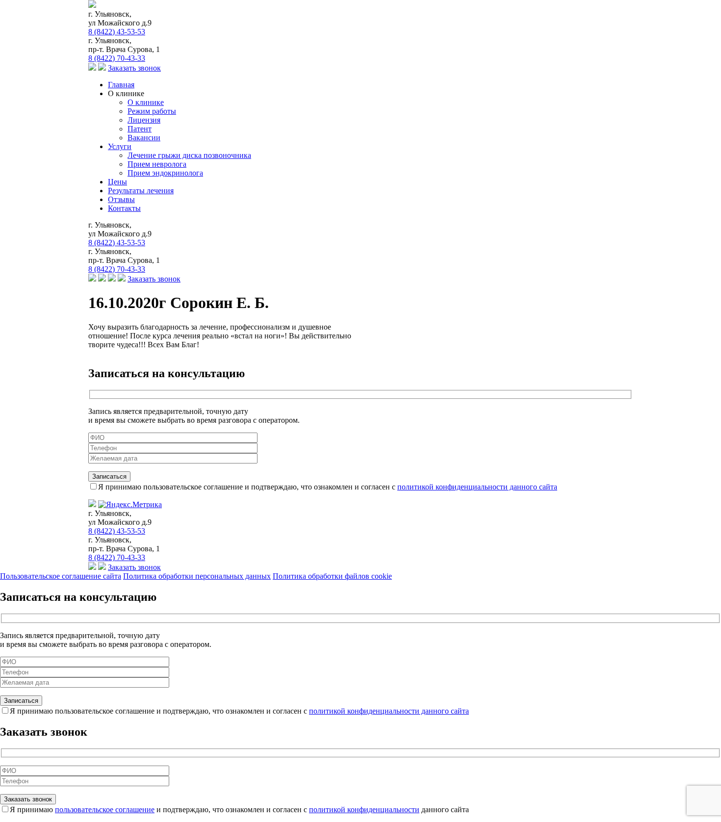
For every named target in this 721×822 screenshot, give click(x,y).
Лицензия (144, 120)
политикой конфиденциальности (364, 809)
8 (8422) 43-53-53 (116, 31)
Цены (117, 182)
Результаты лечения (141, 190)
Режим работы (152, 111)
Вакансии (144, 137)
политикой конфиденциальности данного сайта (477, 487)
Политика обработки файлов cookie (332, 576)
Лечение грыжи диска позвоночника (189, 155)
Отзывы (121, 199)
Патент (140, 129)
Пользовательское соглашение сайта (60, 576)
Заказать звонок (134, 68)
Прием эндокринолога (165, 173)
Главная (121, 84)
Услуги (119, 146)
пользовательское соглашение (104, 809)
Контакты (124, 208)
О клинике (146, 102)
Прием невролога (157, 164)
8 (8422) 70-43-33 (116, 58)
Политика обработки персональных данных (197, 576)
